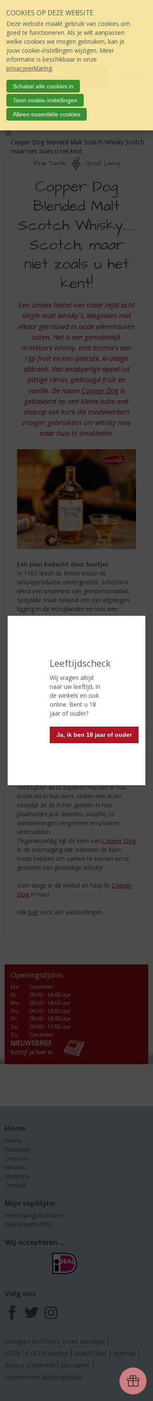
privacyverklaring (29, 68)
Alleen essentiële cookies (46, 114)
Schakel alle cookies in (43, 86)
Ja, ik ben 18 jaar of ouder (94, 734)
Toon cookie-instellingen (45, 100)
